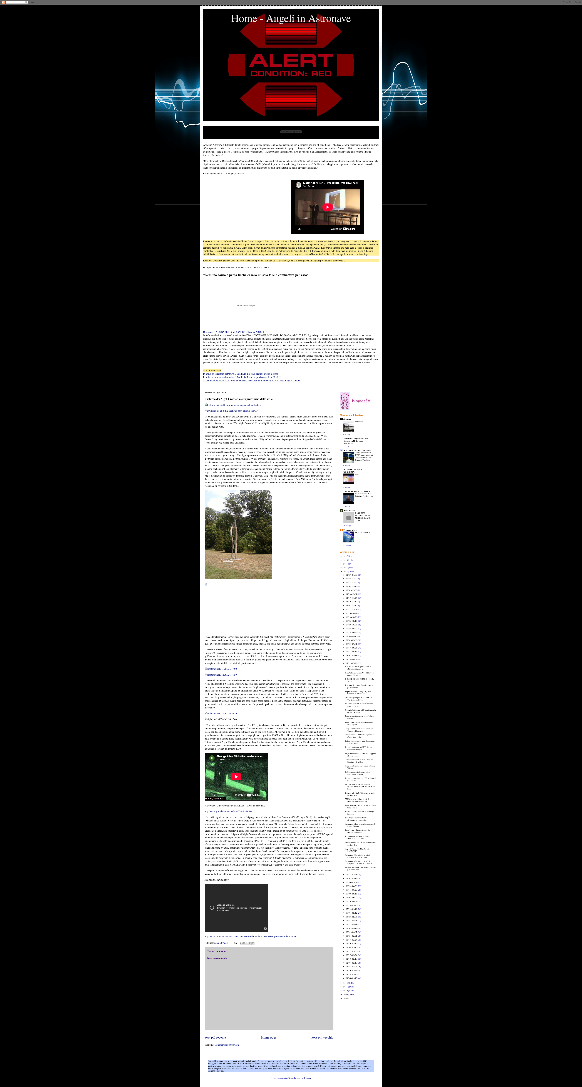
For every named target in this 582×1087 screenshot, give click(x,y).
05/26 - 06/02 (352, 901)
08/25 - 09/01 (352, 644)
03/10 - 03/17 (352, 943)
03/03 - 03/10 (352, 947)
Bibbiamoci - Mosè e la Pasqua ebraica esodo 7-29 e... (357, 837)
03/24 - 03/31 (352, 935)
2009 (345, 994)
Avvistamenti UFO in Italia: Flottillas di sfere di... (360, 843)
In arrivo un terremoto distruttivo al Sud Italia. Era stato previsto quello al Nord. (241, 373)
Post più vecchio (322, 1037)
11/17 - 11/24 (352, 598)
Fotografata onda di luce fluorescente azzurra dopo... (360, 742)
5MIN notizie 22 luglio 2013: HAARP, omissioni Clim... (357, 800)
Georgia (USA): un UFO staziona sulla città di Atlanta (360, 711)
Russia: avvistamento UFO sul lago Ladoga (359, 812)
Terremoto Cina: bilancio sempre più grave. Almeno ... (360, 825)
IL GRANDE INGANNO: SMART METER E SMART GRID (363, 517)
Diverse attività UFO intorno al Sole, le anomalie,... (360, 794)
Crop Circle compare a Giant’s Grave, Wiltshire (360, 767)
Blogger (307, 1078)
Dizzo (290, 1078)
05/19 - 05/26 (352, 905)
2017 (345, 556)
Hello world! (348, 443)
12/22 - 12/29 (352, 578)
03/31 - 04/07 (352, 932)
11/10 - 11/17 (352, 601)
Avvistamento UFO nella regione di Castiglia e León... (359, 735)
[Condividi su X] (247, 943)
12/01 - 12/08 (352, 590)
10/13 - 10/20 (352, 617)
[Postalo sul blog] (244, 943)
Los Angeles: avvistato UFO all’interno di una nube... (356, 818)
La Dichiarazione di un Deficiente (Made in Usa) (364, 494)
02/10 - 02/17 (352, 958)
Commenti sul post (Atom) (227, 1044)
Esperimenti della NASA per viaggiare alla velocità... (360, 754)
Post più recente (215, 1037)
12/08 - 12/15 (352, 586)
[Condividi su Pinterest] (252, 943)
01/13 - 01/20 (352, 974)
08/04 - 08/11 (352, 655)
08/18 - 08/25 (352, 647)
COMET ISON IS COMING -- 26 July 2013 (360, 680)
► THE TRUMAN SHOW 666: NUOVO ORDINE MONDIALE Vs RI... (360, 786)
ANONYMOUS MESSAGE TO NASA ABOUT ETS (242, 331)
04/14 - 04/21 (352, 924)
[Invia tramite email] (241, 943)
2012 (345, 983)
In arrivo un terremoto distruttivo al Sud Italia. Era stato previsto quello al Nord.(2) (242, 377)
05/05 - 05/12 (352, 912)
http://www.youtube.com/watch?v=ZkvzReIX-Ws (228, 811)
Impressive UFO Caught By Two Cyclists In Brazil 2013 (358, 692)
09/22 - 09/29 (352, 628)
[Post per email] (235, 942)
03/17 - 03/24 (352, 939)
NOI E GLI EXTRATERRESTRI (357, 450)
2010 (345, 990)
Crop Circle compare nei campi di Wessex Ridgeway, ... (359, 729)
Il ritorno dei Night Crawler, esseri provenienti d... (359, 686)
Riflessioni (359, 421)
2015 (345, 563)
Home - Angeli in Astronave (291, 18)
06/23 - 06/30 (352, 886)
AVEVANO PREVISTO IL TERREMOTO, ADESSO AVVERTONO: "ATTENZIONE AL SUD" (252, 380)
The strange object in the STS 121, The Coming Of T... (359, 698)
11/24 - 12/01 (352, 594)
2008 (345, 998)
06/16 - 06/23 (352, 889)
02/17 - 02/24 (352, 955)
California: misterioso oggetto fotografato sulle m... (357, 773)
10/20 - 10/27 (352, 613)
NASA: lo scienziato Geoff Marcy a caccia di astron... (359, 673)
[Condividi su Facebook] (250, 943)
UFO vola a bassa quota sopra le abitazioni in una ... (358, 667)
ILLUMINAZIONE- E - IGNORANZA (353, 470)
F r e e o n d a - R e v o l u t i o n (356, 491)
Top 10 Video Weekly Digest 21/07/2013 (357, 850)
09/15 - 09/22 (352, 632)
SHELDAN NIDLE (362, 532)
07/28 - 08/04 (352, 659)
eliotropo (347, 419)
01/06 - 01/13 (352, 978)
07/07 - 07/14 (352, 878)
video (357, 474)
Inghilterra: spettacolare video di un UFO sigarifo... (360, 723)
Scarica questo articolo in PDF (243, 410)
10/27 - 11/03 (352, 609)
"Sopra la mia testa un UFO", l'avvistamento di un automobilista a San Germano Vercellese (364, 456)
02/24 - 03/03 (352, 951)
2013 (345, 571)
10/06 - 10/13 (352, 621)
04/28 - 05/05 (352, 916)
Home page (268, 1037)
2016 (345, 560)
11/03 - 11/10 (352, 605)
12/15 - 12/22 (352, 582)
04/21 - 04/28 (352, 920)
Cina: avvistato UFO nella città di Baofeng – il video (359, 760)
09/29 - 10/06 (352, 624)
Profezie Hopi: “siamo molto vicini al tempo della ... (360, 806)
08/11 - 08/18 (352, 651)
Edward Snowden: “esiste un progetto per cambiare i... (360, 868)
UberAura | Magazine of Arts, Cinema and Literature (356, 439)
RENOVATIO (349, 510)
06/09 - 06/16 (352, 893)
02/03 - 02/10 (352, 962)
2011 (345, 986)
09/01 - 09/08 (352, 640)
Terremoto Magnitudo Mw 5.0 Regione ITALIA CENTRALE (358, 862)
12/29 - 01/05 (352, 574)
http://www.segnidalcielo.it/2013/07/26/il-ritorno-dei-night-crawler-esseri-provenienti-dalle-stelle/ (250, 936)
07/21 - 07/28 (352, 663)
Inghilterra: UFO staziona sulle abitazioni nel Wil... (357, 831)
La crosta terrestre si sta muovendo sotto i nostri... (359, 704)
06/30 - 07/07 (352, 882)
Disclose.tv (208, 331)
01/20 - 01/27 (352, 970)
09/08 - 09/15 (352, 636)
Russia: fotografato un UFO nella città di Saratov (360, 779)
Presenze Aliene (350, 530)
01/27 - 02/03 (352, 966)
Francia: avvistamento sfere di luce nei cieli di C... (359, 717)
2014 (345, 567)
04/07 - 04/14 (352, 928)
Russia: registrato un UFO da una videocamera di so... (358, 748)
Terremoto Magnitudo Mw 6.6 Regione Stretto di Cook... (357, 856)
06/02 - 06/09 (352, 897)
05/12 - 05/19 (352, 909)
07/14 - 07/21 (352, 874)
